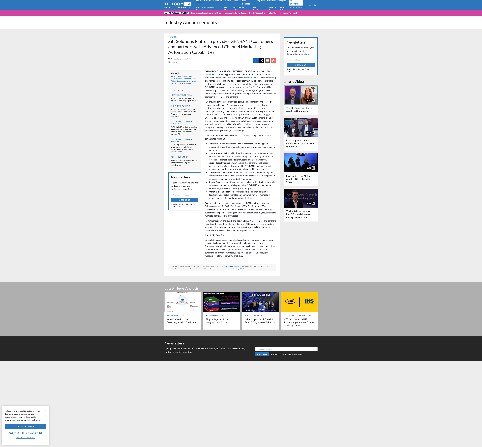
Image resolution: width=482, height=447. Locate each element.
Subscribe (184, 200)
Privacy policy (176, 206)
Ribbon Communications (180, 81)
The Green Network (255, 8)
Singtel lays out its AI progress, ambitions (217, 321)
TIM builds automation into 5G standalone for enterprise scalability (298, 214)
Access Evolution (179, 157)
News (191, 76)
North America (176, 78)
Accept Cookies (25, 426)
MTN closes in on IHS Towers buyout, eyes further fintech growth (299, 322)
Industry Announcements (190, 22)
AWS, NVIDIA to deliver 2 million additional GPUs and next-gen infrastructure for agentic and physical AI (184, 130)
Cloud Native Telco (238, 8)
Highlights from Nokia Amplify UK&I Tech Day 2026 (299, 178)
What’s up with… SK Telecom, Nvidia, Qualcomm (182, 321)
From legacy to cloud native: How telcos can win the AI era (300, 143)
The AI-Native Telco (180, 106)
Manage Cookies (25, 438)
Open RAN (225, 8)
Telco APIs (282, 8)
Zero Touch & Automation (181, 83)
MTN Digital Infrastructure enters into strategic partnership (184, 99)
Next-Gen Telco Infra (181, 95)
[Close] (46, 410)
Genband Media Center (183, 59)
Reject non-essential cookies (25, 433)
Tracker (172, 37)
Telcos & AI (272, 8)
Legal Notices (241, 269)
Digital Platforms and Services (205, 8)
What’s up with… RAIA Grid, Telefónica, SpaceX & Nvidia (260, 321)
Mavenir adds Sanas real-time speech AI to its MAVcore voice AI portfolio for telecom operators (184, 112)
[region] (25, 425)
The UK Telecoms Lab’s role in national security (299, 110)
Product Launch (190, 78)
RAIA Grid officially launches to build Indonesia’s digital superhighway (184, 162)
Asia (292, 7)
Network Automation (179, 76)
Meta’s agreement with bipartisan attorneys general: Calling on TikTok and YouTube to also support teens (185, 148)
